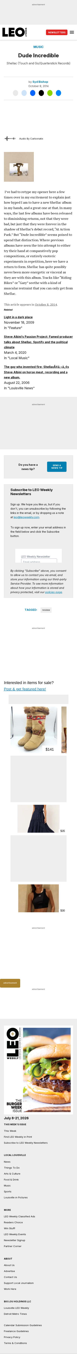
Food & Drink (11, 1179)
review (46, 610)
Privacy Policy (12, 1337)
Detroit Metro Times (15, 1313)
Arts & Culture (12, 1173)
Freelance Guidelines (16, 1331)
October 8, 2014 (46, 304)
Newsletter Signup (14, 1240)
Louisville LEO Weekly (16, 1307)
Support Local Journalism (19, 1282)
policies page (53, 592)
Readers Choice (13, 1222)
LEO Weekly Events (15, 1234)
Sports (7, 1191)
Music (38, 47)
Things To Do (12, 1167)
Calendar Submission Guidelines (23, 1325)
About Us (9, 1265)
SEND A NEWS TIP (56, 466)
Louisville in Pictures (16, 1197)
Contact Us (10, 1277)
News (7, 1161)
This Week (10, 1130)
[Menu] (72, 32)
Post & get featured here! (25, 689)
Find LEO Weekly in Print (18, 1136)
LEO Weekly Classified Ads (19, 1216)
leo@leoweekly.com (26, 517)
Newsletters (56, 32)
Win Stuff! (9, 1228)
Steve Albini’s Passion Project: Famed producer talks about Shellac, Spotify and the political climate (38, 342)
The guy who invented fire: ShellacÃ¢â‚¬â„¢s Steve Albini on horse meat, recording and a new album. (36, 372)
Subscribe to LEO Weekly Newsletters (26, 1142)
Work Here (10, 1288)
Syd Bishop (40, 81)
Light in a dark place (18, 317)
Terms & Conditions (15, 1343)
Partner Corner (12, 1246)
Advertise (9, 1271)
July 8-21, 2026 (16, 1118)
